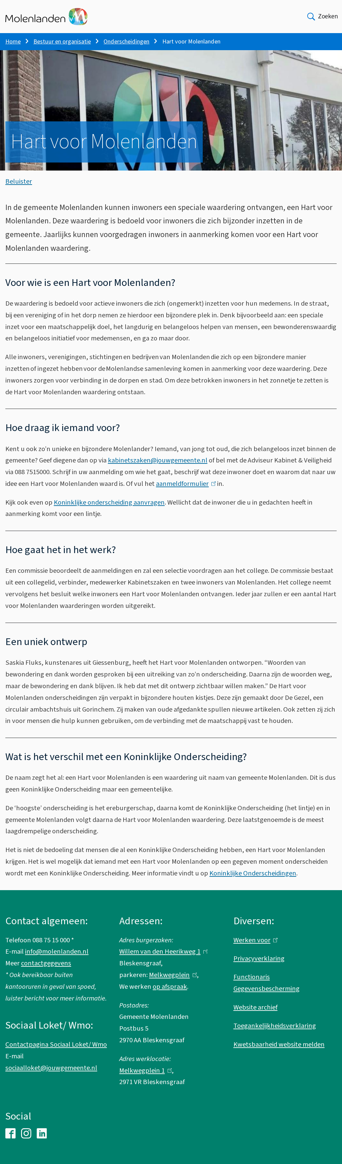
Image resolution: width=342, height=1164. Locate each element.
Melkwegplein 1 (144, 1070)
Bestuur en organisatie (62, 41)
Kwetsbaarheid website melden (279, 1044)
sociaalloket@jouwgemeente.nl (51, 1068)
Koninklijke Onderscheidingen (252, 873)
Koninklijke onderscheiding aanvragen (109, 502)
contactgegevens (46, 963)
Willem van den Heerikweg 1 (161, 951)
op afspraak (170, 986)
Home (13, 41)
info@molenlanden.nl (57, 951)
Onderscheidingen (126, 41)
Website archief (255, 1007)
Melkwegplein (171, 975)
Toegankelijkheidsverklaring (274, 1026)
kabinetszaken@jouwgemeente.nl (157, 460)
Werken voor (254, 940)
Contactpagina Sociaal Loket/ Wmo (56, 1044)
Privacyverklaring (259, 958)
